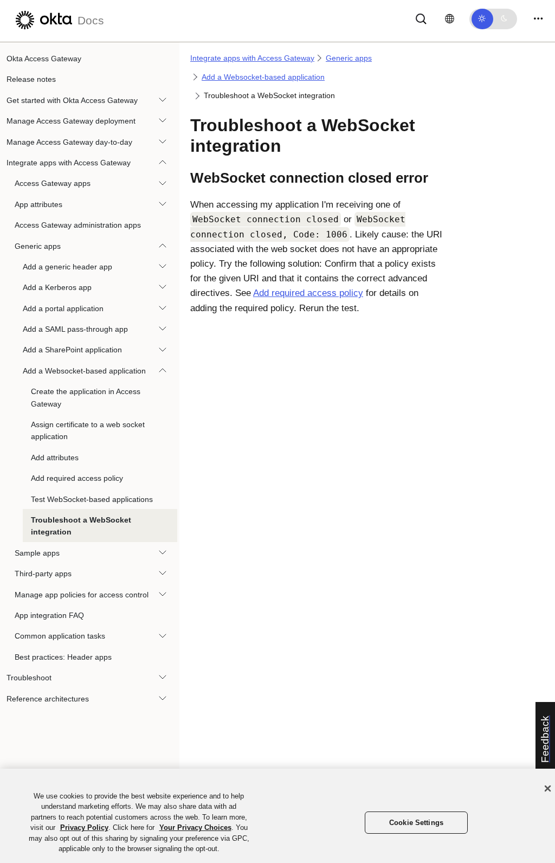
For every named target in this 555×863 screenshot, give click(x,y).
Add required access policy (77, 478)
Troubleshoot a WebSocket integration (81, 526)
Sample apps (37, 553)
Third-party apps (43, 573)
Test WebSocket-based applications (92, 499)
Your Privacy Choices (195, 827)
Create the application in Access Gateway (85, 397)
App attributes (38, 204)
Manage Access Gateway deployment (71, 121)
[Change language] (450, 19)
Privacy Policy (84, 827)
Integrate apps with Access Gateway (69, 162)
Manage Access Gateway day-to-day (69, 142)
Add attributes (55, 457)
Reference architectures (48, 698)
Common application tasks (60, 636)
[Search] (421, 18)
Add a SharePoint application (72, 349)
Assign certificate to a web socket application (88, 430)
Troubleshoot (29, 677)
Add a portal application (63, 308)
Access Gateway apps (53, 183)
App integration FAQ (49, 615)
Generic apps (38, 246)
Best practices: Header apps (63, 657)
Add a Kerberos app (57, 287)
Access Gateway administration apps (78, 225)
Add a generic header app (67, 266)
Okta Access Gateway (44, 58)
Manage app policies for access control (82, 594)
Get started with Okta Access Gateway (72, 100)
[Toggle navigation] (538, 18)
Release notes (31, 79)
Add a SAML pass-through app (75, 329)
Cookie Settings (416, 823)
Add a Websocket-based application (84, 370)
